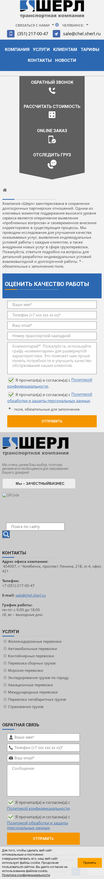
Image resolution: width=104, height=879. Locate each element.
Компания (17, 49)
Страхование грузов (26, 706)
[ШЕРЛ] (52, 11)
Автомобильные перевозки (32, 648)
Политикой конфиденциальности (38, 808)
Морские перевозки (25, 670)
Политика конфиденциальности (26, 875)
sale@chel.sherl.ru (82, 33)
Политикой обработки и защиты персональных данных (37, 825)
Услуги (41, 49)
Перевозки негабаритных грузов (37, 699)
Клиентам (65, 49)
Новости (65, 60)
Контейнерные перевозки (31, 655)
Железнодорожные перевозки (35, 641)
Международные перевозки (33, 692)
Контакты (40, 60)
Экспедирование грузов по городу (38, 677)
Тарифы (90, 49)
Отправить (52, 421)
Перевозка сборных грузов (32, 663)
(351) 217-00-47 (32, 33)
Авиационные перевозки (30, 684)
